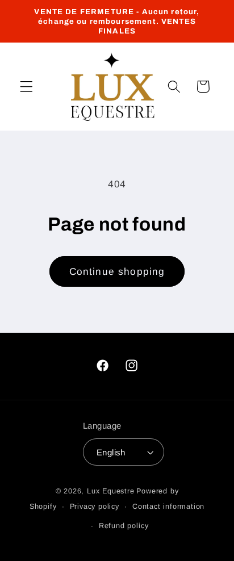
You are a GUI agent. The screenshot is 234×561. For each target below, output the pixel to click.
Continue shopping (117, 271)
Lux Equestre (111, 491)
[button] (26, 86)
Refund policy (123, 526)
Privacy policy (94, 506)
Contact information (168, 506)
